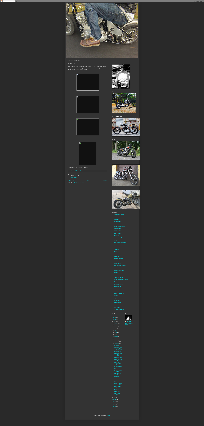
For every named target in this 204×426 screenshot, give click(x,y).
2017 (114, 406)
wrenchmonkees (117, 286)
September (117, 338)
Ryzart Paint (116, 256)
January (116, 323)
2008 (114, 316)
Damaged (116, 272)
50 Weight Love (117, 263)
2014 (114, 401)
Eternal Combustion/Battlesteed (121, 279)
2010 (114, 319)
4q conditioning (117, 221)
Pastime (115, 274)
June (116, 332)
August (116, 336)
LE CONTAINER (117, 217)
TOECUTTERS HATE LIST (119, 226)
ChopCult (116, 298)
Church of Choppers (118, 224)
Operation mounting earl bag (118, 363)
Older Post (104, 180)
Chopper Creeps (117, 281)
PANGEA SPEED (117, 230)
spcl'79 (75, 7)
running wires (117, 345)
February (117, 325)
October (116, 340)
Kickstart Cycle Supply (119, 293)
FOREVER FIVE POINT (119, 270)
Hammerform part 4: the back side (118, 360)
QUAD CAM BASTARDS (119, 254)
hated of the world (118, 268)
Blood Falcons (117, 251)
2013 (114, 399)
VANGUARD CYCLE (118, 277)
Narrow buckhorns (118, 380)
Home (88, 180)
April (116, 328)
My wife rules (117, 389)
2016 (114, 404)
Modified (116, 368)
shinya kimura (117, 249)
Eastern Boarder (117, 302)
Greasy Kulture (117, 233)
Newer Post (71, 180)
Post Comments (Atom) (79, 182)
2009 (114, 317)
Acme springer (117, 351)
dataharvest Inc (117, 228)
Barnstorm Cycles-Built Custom (121, 247)
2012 (114, 397)
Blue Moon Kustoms (118, 258)
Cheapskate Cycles (118, 284)
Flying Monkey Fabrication (120, 265)
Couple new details (117, 394)
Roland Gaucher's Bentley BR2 (118, 384)
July (116, 334)
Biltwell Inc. (116, 295)
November (117, 341)
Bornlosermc (117, 305)
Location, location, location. (118, 371)
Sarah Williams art (118, 307)
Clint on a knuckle (118, 381)
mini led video (117, 391)
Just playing (117, 376)
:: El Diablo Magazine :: (119, 309)
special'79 (129, 321)
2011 (114, 321)
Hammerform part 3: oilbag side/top (118, 354)
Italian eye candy (118, 357)
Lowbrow (116, 291)
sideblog (115, 240)
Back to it (116, 378)
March (116, 326)
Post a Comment (73, 177)
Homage (115, 288)
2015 (114, 403)
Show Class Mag (117, 261)
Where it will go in (118, 366)
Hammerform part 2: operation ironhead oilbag (118, 348)
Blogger (107, 415)
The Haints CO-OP (118, 237)
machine (116, 244)
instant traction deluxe (119, 214)
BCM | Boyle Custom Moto (120, 242)
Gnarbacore (116, 235)
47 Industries (117, 300)
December (117, 343)
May (116, 330)
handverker (116, 219)
